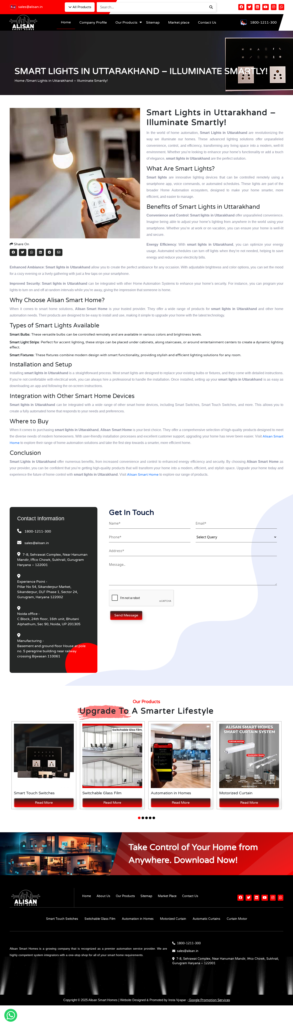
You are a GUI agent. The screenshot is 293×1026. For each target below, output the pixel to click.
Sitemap (153, 22)
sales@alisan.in (30, 7)
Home (66, 22)
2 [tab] (143, 818)
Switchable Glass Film (100, 919)
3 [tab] (146, 818)
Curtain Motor (237, 919)
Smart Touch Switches (62, 919)
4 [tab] (150, 818)
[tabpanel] (43, 765)
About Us (103, 896)
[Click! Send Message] (110, 611)
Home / (21, 81)
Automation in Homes (138, 919)
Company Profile (93, 22)
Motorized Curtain (173, 919)
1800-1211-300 (263, 22)
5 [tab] (154, 818)
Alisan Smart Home (143, 474)
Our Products (126, 22)
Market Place (167, 896)
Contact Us (207, 22)
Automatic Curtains (206, 919)
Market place (178, 22)
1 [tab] (139, 818)
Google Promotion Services (209, 1000)
